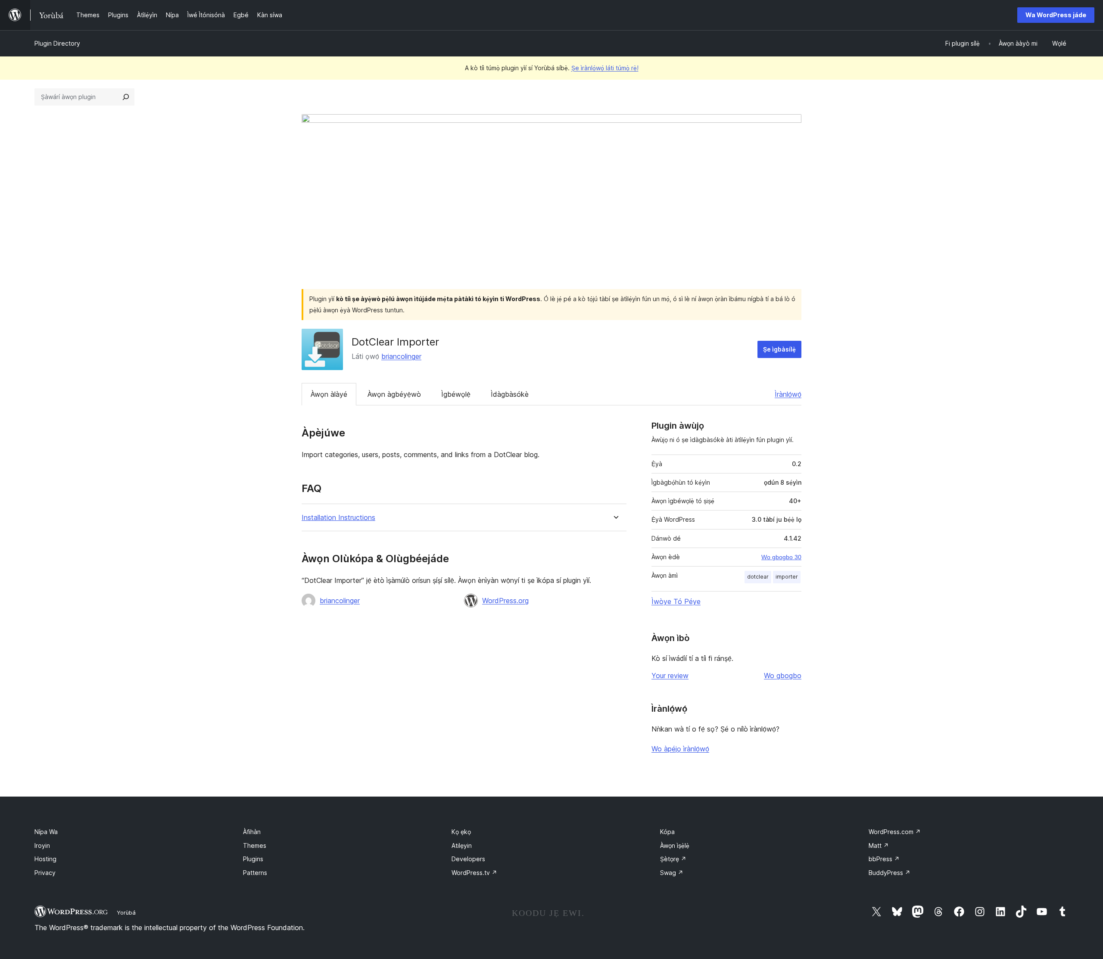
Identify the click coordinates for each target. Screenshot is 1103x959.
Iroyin (42, 845)
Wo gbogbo (782, 675)
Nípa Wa (46, 831)
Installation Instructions (338, 518)
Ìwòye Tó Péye (676, 601)
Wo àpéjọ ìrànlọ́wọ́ (680, 748)
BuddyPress (889, 872)
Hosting (45, 858)
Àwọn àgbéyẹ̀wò (394, 394)
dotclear (758, 576)
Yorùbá (126, 912)
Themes (254, 845)
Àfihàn (252, 831)
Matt (879, 845)
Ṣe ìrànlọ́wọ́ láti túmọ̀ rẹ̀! (605, 68)
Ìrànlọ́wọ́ (788, 394)
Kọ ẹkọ (461, 831)
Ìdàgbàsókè (510, 394)
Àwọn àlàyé (329, 394)
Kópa (667, 831)
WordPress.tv (474, 872)
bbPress (884, 858)
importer (787, 576)
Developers (468, 858)
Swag (671, 872)
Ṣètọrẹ (673, 858)
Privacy (45, 872)
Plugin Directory (57, 43)
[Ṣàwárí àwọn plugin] (125, 97)
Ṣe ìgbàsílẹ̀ (779, 349)
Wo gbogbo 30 (781, 557)
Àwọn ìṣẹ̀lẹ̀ (674, 845)
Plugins (253, 858)
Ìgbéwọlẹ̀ (455, 394)
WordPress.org (505, 600)
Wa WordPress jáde (1055, 15)
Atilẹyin (462, 845)
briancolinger (401, 356)
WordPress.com (895, 831)
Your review (670, 675)
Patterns (255, 872)
